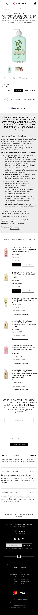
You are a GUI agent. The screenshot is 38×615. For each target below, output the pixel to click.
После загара (14, 227)
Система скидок (25, 564)
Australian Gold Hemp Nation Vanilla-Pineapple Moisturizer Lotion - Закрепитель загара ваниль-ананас (24, 274)
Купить (18, 90)
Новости (23, 562)
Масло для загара (10, 514)
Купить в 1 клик (30, 90)
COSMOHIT (19, 3)
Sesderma (14, 583)
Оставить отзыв (19, 444)
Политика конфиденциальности (19, 603)
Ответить (33, 456)
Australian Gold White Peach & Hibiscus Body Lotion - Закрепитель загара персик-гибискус (24, 249)
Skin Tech (23, 583)
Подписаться (26, 545)
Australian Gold (14, 229)
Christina (23, 576)
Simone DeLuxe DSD (26, 581)
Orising (15, 581)
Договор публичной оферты (19, 607)
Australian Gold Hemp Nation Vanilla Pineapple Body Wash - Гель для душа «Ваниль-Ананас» (24, 300)
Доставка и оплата (12, 564)
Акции (15, 567)
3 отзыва (31, 78)
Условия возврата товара (19, 605)
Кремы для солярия (26, 514)
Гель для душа (16, 304)
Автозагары (19, 516)
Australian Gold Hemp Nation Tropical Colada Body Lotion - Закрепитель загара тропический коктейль (24, 323)
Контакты (23, 567)
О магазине (14, 562)
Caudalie (15, 579)
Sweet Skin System (12, 586)
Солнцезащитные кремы (13, 512)
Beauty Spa (14, 576)
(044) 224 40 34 (19, 531)
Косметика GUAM (12, 574)
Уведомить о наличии (20, 314)
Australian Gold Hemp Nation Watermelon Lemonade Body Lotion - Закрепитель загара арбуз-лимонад (24, 348)
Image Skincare (25, 579)
